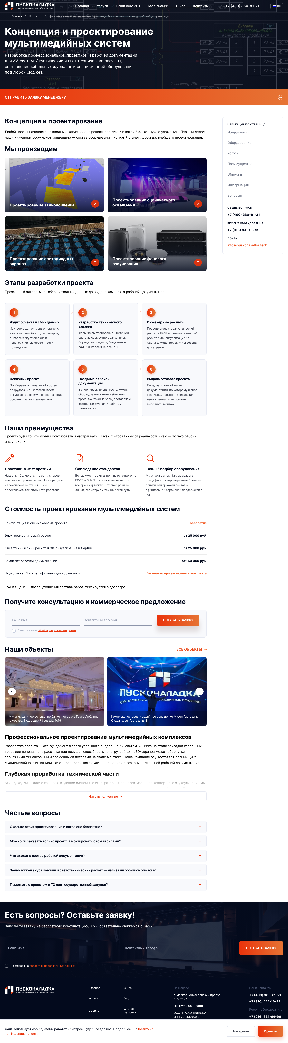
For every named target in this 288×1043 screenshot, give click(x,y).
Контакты (201, 6)
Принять (270, 1031)
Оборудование (239, 143)
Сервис (94, 1010)
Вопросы (234, 195)
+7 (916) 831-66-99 (243, 230)
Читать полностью (103, 796)
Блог (127, 998)
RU (279, 6)
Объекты (234, 174)
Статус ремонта (130, 1010)
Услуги (102, 6)
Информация (238, 185)
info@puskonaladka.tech (247, 245)
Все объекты (189, 649)
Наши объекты (128, 6)
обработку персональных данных (57, 630)
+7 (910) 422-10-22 (264, 1001)
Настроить (241, 1031)
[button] (12, 691)
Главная (82, 6)
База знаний (158, 6)
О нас (180, 6)
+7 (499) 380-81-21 (242, 6)
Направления (238, 132)
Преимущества (239, 164)
